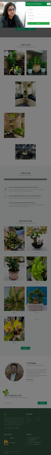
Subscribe (38, 23)
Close (49, 4)
